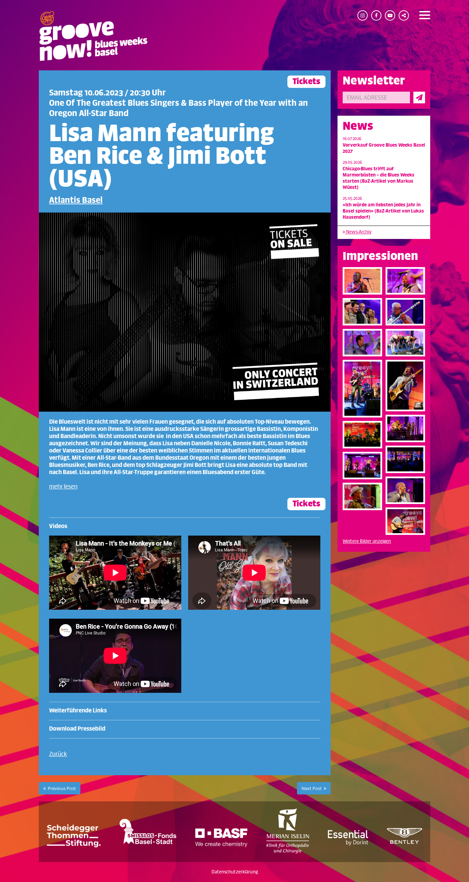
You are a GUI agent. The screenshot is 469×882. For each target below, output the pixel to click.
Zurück (58, 754)
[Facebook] (376, 15)
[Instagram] (362, 15)
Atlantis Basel (76, 200)
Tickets (306, 81)
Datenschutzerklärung (234, 872)
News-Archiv (358, 232)
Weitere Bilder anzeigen (367, 541)
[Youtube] (390, 15)
